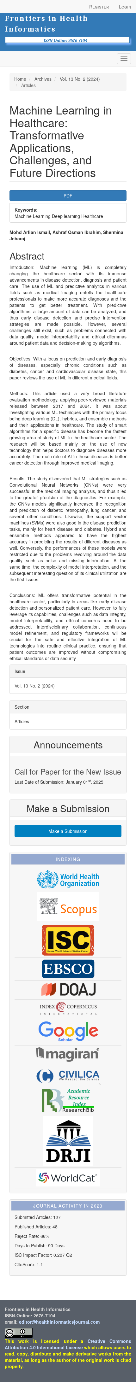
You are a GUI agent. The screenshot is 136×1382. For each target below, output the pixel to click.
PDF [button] (68, 195)
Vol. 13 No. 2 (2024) (80, 79)
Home (20, 79)
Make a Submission (68, 831)
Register (99, 6)
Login (125, 6)
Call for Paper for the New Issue (68, 771)
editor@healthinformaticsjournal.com (59, 1322)
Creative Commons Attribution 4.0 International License (68, 1344)
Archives (43, 79)
